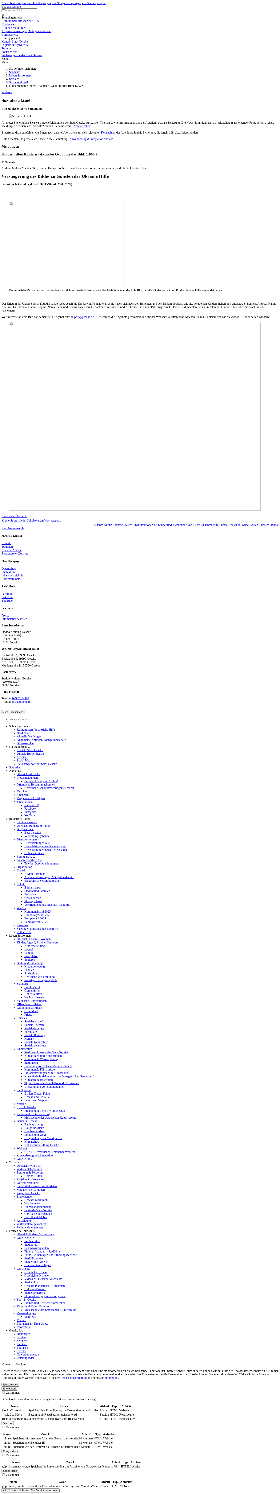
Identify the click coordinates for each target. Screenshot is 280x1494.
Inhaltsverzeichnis (12, 575)
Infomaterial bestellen (14, 619)
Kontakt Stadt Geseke (15, 41)
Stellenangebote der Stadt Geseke (22, 55)
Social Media (9, 51)
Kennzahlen (108, 132)
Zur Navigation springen (66, 3)
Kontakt (6, 543)
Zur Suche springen (94, 3)
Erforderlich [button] (9, 1388)
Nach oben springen (14, 3)
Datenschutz (9, 568)
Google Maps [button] (10, 1451)
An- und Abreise (12, 550)
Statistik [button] (7, 1423)
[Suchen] (3, 15)
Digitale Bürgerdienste (15, 45)
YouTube (7, 600)
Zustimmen (12, 1392)
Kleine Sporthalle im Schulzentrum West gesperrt (31, 520)
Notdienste (8, 24)
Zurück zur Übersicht (14, 516)
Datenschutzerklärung (73, 1377)
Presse (5, 615)
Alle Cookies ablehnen (15, 1490)
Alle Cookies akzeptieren (44, 1490)
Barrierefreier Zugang (15, 553)
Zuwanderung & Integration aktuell (91, 139)
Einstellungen (10, 1384)
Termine (6, 48)
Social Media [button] (10, 1470)
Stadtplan (7, 546)
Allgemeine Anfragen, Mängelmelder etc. (26, 31)
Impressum (8, 572)
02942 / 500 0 (20, 698)
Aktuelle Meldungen (14, 27)
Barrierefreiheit (11, 578)
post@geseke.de (84, 317)
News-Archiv (82, 126)
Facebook (7, 593)
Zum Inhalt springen (38, 3)
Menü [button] (5, 62)
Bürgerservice (10, 34)
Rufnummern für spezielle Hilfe (21, 21)
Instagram (7, 597)
